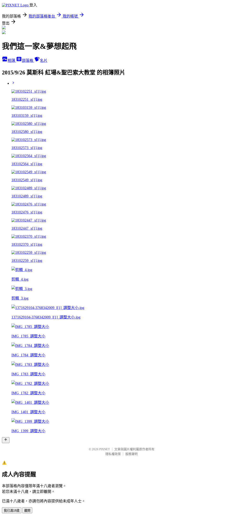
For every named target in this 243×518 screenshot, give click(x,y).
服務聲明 (131, 454)
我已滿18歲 (11, 510)
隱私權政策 (113, 454)
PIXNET (104, 449)
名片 (43, 61)
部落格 (28, 61)
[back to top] (5, 440)
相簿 (12, 61)
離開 (27, 510)
